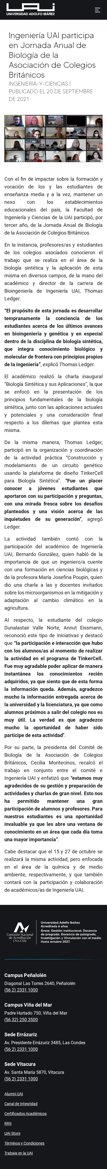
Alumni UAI (13, 1094)
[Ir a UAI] (22, 10)
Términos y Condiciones (24, 1143)
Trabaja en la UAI (18, 1153)
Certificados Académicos (25, 1113)
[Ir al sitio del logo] (57, 10)
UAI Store (12, 1133)
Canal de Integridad (21, 1104)
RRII (8, 1123)
